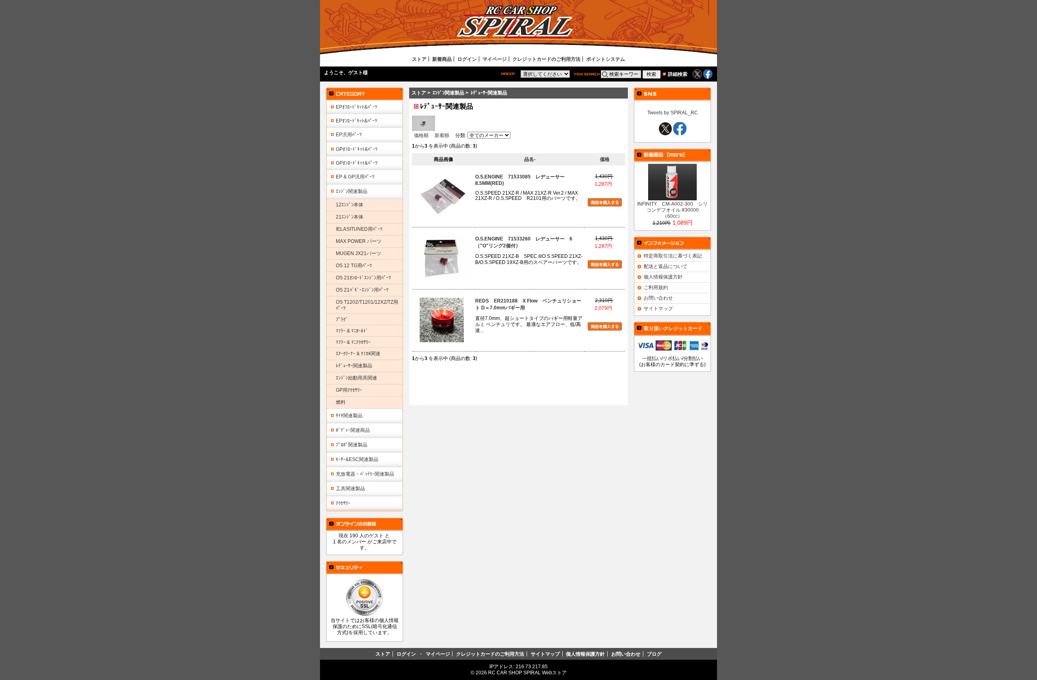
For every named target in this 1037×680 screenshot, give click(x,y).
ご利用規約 (656, 287)
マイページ (494, 59)
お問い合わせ (658, 297)
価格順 (421, 135)
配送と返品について (665, 266)
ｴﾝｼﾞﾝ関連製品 (448, 92)
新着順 (442, 135)
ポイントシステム (605, 59)
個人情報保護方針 (663, 276)
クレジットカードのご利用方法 (546, 59)
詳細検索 (677, 74)
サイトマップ (658, 308)
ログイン (467, 59)
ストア (419, 59)
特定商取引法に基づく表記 (673, 255)
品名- (530, 159)
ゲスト (355, 72)
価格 (605, 159)
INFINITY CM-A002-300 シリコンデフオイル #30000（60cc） (672, 210)
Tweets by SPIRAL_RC (672, 112)
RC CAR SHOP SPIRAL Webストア (527, 672)
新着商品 (442, 59)
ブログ (654, 653)
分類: (460, 135)
